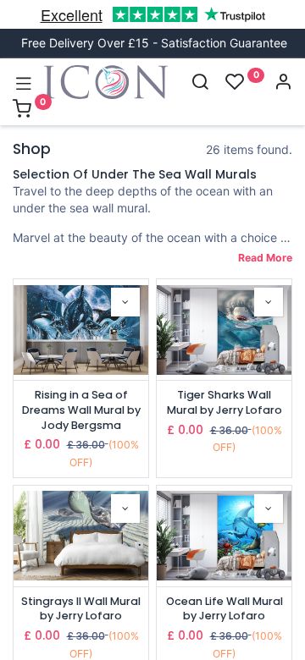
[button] (125, 302)
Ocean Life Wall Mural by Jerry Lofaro (224, 609)
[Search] (200, 83)
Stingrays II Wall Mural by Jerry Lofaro (81, 609)
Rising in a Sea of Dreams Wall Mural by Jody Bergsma (81, 410)
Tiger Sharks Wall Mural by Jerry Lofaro (224, 402)
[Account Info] (283, 83)
